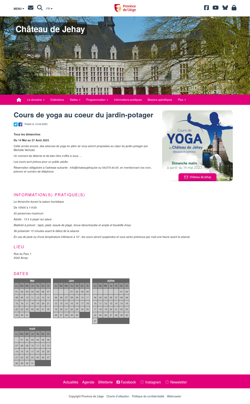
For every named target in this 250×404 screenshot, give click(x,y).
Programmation (96, 100)
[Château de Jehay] (19, 100)
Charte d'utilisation (117, 396)
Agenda (88, 381)
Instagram (152, 381)
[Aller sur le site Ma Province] (234, 9)
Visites (74, 100)
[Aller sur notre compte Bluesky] (225, 9)
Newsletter (178, 381)
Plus (181, 100)
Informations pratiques (128, 100)
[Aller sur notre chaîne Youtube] (215, 9)
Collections (57, 100)
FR (48, 9)
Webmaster (174, 396)
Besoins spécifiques (160, 100)
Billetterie (105, 381)
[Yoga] (197, 146)
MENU (18, 9)
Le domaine (35, 100)
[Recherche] (40, 9)
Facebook (128, 381)
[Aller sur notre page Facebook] (206, 9)
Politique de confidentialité (148, 396)
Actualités (70, 381)
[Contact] (30, 9)
